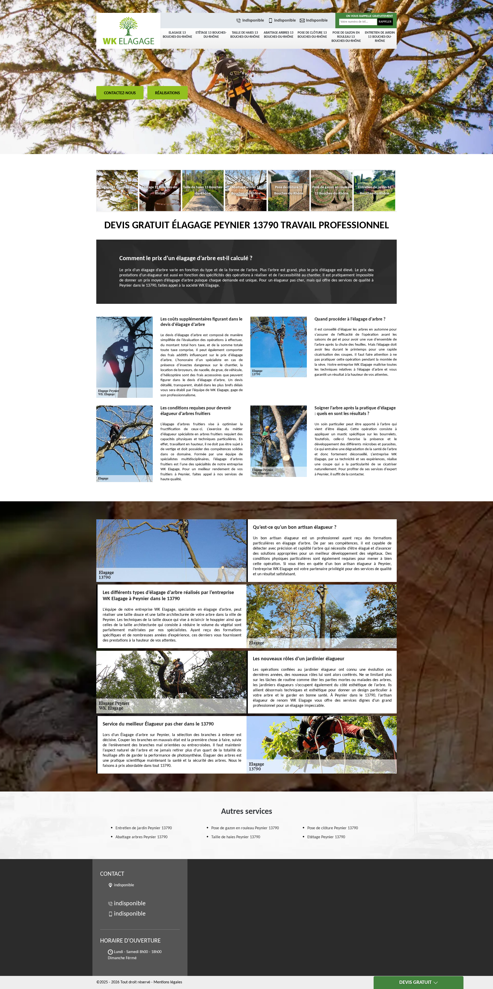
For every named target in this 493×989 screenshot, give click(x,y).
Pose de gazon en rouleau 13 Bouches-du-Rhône (346, 37)
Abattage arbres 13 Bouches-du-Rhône (278, 35)
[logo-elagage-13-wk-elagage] (128, 31)
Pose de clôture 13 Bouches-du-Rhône (312, 35)
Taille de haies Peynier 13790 (235, 837)
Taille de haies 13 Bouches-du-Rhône (245, 35)
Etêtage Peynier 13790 (326, 837)
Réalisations (167, 93)
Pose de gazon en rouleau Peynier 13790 (245, 828)
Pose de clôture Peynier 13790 (332, 828)
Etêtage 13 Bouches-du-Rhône (211, 35)
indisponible (253, 20)
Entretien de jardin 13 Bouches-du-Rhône (380, 37)
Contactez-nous (120, 93)
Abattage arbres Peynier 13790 (141, 837)
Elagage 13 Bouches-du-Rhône (177, 35)
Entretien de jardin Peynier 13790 (144, 828)
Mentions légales (168, 982)
